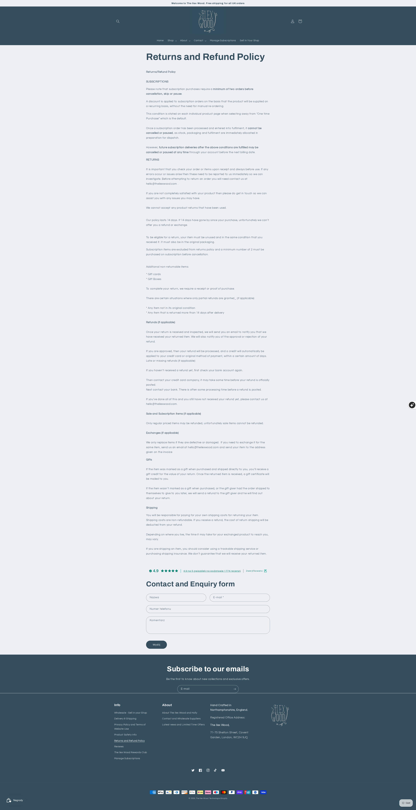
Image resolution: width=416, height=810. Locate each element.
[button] (118, 21)
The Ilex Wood (202, 798)
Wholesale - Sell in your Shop (130, 713)
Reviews (119, 746)
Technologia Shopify (218, 798)
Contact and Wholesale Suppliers (181, 718)
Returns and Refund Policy (129, 741)
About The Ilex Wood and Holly (179, 713)
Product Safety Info (125, 735)
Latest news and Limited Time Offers (183, 724)
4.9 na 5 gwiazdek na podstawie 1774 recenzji (212, 571)
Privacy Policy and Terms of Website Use (130, 726)
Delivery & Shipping (125, 718)
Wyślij (156, 644)
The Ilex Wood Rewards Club (130, 752)
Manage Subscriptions (127, 758)
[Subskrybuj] (235, 689)
